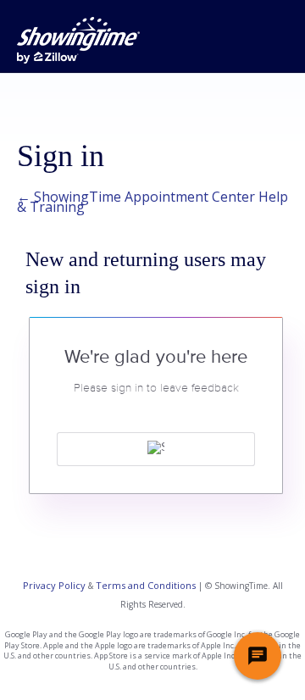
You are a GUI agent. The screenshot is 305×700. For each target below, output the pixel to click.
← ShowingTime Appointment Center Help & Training (152, 202)
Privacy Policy (54, 585)
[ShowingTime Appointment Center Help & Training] (78, 40)
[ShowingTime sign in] (156, 449)
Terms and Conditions (146, 585)
